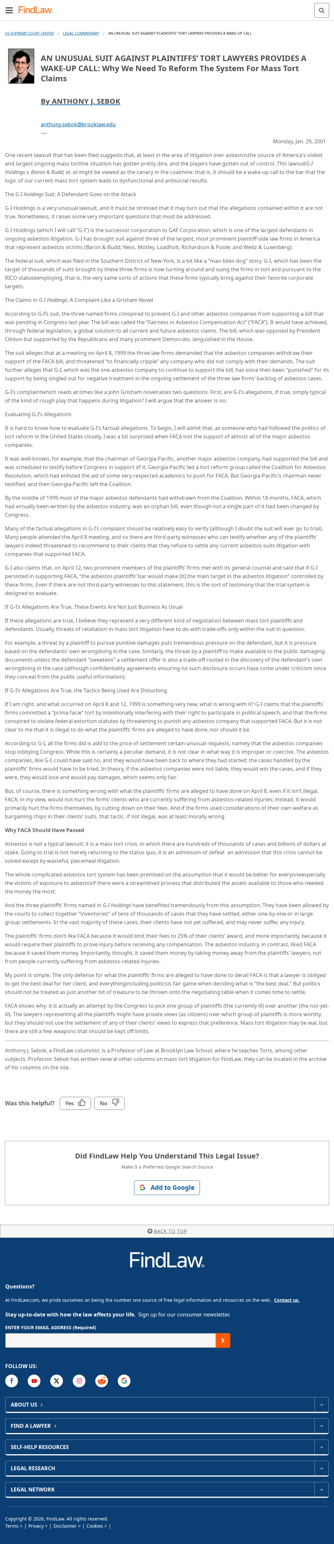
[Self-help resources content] (321, 1447)
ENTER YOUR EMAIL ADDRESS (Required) (50, 1327)
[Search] (321, 10)
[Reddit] (101, 1381)
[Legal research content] (321, 1468)
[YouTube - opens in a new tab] (34, 1381)
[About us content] (321, 1404)
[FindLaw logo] (38, 10)
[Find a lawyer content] (321, 1426)
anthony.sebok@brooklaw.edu (78, 124)
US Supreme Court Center (29, 33)
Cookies (94, 1526)
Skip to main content (167, 7)
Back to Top (170, 1231)
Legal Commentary (81, 33)
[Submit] (223, 1340)
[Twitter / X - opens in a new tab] (56, 1381)
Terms (12, 1526)
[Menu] (9, 10)
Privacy (36, 1526)
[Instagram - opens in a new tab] (79, 1381)
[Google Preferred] (124, 1381)
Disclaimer (65, 1526)
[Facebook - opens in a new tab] (11, 1381)
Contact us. (286, 1300)
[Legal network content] (321, 1489)
